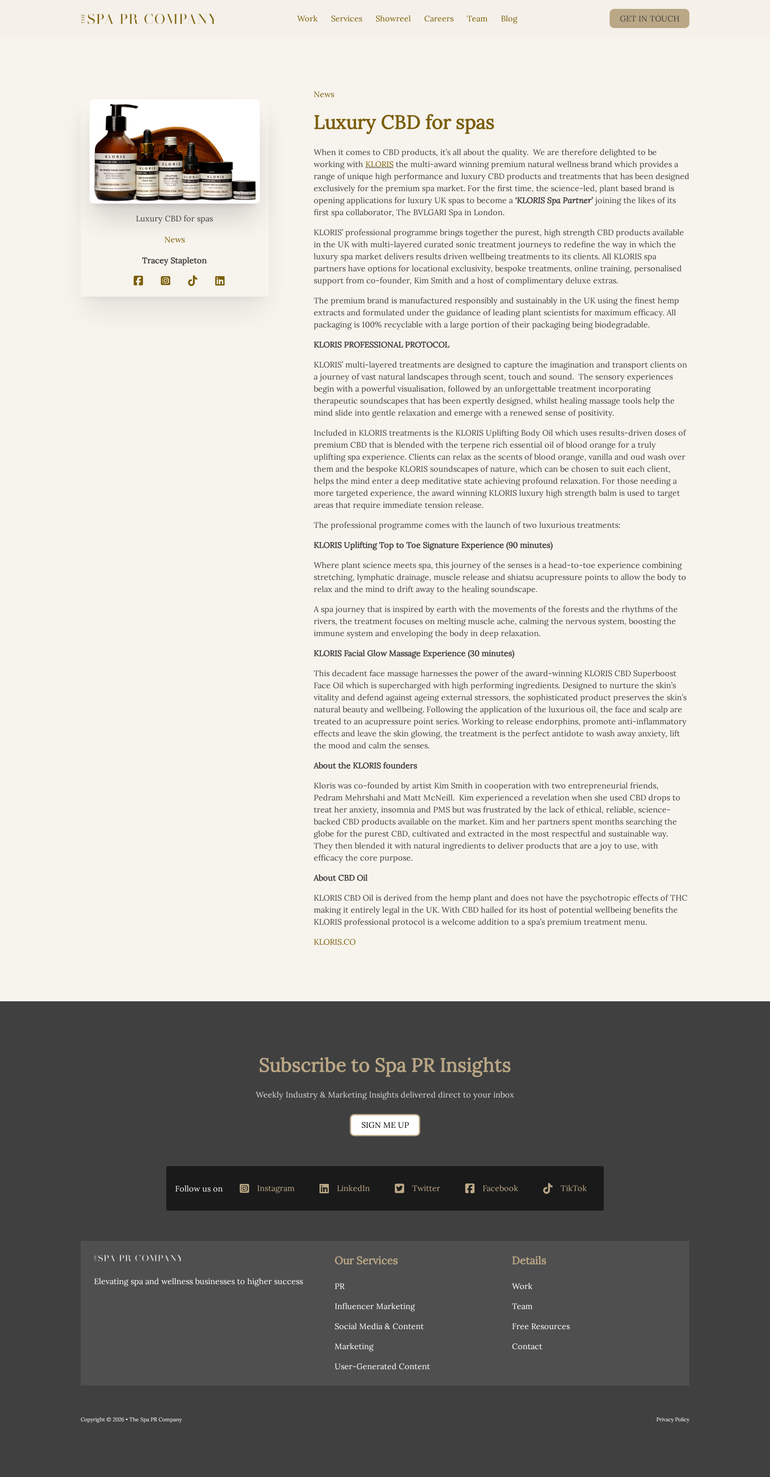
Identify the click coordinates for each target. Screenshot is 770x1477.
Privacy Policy (672, 1419)
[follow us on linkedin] (220, 281)
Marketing (354, 1346)
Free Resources (541, 1326)
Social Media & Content (379, 1326)
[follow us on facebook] (138, 281)
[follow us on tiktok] (192, 281)
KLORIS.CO (335, 942)
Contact (527, 1346)
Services (346, 18)
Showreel (393, 18)
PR (339, 1286)
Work (307, 18)
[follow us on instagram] (165, 281)
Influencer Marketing (375, 1306)
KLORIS (379, 164)
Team (477, 18)
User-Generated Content (382, 1366)
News (174, 239)
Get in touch (650, 18)
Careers (439, 18)
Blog (509, 18)
